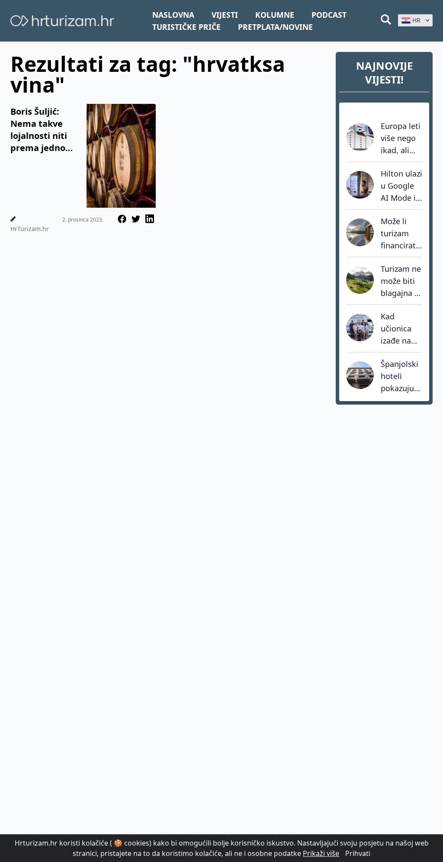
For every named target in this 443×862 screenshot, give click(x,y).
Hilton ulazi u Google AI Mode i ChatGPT (401, 186)
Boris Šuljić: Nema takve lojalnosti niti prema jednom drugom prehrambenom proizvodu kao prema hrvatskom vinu (44, 130)
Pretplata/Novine (275, 27)
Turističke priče (186, 27)
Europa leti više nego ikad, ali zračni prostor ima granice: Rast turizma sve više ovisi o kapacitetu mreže (401, 138)
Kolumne (274, 15)
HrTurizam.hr (29, 229)
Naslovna (173, 15)
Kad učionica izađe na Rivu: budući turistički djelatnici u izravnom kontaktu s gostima (401, 329)
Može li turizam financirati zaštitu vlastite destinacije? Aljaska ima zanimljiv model (401, 233)
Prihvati (357, 853)
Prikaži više (321, 853)
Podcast (329, 15)
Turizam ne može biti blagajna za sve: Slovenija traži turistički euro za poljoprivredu (401, 281)
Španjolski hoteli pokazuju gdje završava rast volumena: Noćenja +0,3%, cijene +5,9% (400, 376)
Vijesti (225, 15)
